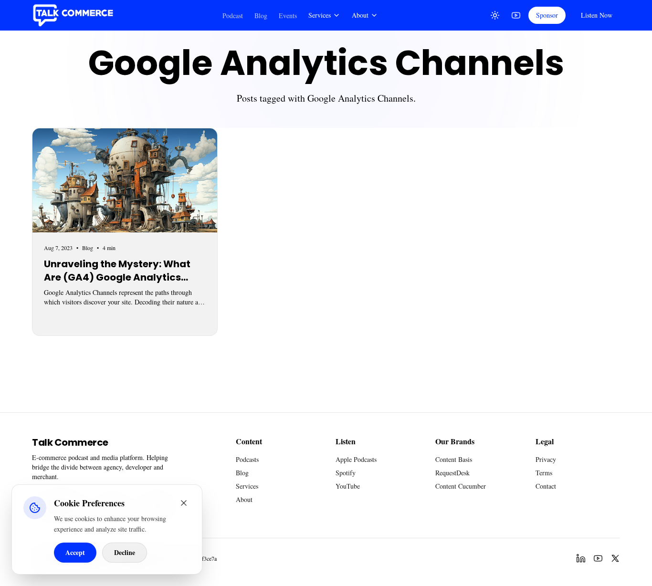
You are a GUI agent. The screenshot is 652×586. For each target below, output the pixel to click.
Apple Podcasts (356, 459)
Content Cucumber (460, 486)
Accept (75, 552)
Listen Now (596, 15)
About (360, 15)
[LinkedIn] (581, 558)
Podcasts (247, 459)
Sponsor (547, 15)
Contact (546, 486)
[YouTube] (516, 15)
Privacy (546, 459)
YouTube (348, 486)
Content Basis (453, 459)
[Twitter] (615, 558)
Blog (260, 15)
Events (288, 15)
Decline (124, 552)
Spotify (346, 472)
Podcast (232, 15)
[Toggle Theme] (495, 15)
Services (319, 15)
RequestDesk (452, 472)
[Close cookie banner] (183, 503)
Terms (544, 472)
